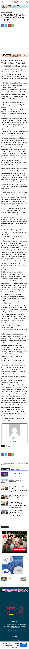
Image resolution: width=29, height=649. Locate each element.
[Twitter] (6, 25)
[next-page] (4, 519)
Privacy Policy (21, 626)
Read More (14, 647)
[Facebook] (2, 25)
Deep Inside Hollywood (4, 513)
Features (3, 475)
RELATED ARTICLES (5, 469)
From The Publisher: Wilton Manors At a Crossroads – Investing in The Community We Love (18, 489)
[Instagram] (14, 640)
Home (2, 10)
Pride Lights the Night (23, 463)
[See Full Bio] (18, 441)
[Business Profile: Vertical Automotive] (4, 481)
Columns (7, 10)
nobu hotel (17, 446)
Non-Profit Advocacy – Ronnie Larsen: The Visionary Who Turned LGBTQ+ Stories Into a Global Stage (18, 504)
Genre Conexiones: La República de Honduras (7, 463)
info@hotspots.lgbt (17, 630)
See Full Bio (13, 441)
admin (4, 22)
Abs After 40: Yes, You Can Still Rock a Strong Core (18, 496)
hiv (12, 446)
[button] (2, 2)
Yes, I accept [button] (23, 645)
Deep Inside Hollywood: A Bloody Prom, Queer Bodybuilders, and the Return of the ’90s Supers (18, 513)
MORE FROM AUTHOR (15, 469)
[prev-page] (2, 519)
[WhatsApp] (12, 25)
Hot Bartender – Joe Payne (17, 473)
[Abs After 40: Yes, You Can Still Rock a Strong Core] (4, 497)
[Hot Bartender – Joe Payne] (4, 474)
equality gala (8, 446)
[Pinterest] (9, 25)
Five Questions (13, 10)
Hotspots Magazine (14, 627)
